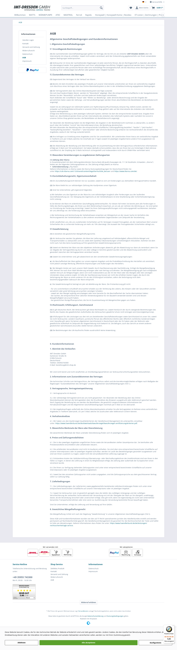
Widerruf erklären (88, 602)
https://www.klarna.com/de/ (125, 171)
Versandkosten (83, 611)
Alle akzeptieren (88, 642)
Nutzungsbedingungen (115, 616)
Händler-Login (28, 40)
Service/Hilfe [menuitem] (157, 2)
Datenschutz (27, 54)
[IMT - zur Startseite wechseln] (32, 8)
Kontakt (25, 43)
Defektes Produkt (57, 568)
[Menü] (173, 626)
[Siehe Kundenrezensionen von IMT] (24, 592)
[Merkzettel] (130, 7)
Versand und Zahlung (31, 47)
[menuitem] (82, 7)
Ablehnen (22, 642)
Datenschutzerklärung (95, 616)
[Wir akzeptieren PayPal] (32, 70)
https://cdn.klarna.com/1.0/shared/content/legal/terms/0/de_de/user (82, 171)
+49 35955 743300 (22, 577)
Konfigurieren (155, 643)
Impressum (27, 61)
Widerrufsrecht (28, 50)
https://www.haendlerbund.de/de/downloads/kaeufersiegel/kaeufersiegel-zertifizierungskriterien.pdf (96, 423)
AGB (24, 57)
